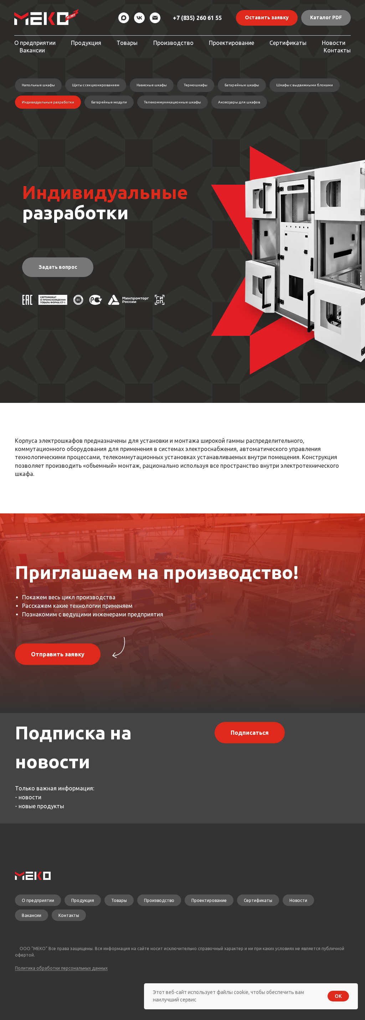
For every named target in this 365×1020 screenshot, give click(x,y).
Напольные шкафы (38, 85)
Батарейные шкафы (242, 85)
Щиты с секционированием (95, 85)
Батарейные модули (109, 102)
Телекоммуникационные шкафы (172, 102)
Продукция (82, 900)
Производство (173, 43)
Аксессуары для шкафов (239, 102)
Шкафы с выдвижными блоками (304, 85)
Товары (127, 43)
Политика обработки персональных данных (61, 968)
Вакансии (32, 50)
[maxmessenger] (123, 17)
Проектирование (231, 43)
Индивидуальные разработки (48, 102)
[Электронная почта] (155, 17)
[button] (267, 18)
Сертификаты (288, 43)
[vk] (139, 17)
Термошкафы (195, 85)
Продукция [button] (86, 43)
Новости (333, 43)
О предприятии (35, 43)
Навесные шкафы (152, 85)
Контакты (337, 50)
